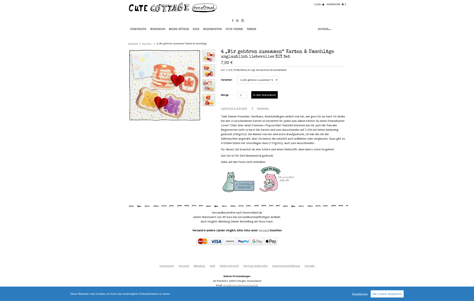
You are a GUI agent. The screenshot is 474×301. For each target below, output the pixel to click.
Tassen (251, 29)
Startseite (138, 29)
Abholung (199, 266)
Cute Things (234, 29)
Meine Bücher (179, 29)
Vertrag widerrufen (255, 266)
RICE (196, 29)
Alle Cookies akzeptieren (387, 294)
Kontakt (310, 266)
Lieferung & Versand (234, 108)
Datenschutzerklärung (286, 266)
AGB (212, 266)
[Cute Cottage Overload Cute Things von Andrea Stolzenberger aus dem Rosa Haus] (173, 12)
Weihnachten (212, 29)
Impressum (166, 266)
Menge (225, 95)
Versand (264, 230)
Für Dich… (147, 43)
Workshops (157, 29)
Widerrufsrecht (229, 266)
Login (317, 4)
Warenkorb (336, 4)
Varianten (226, 79)
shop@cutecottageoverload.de (240, 285)
